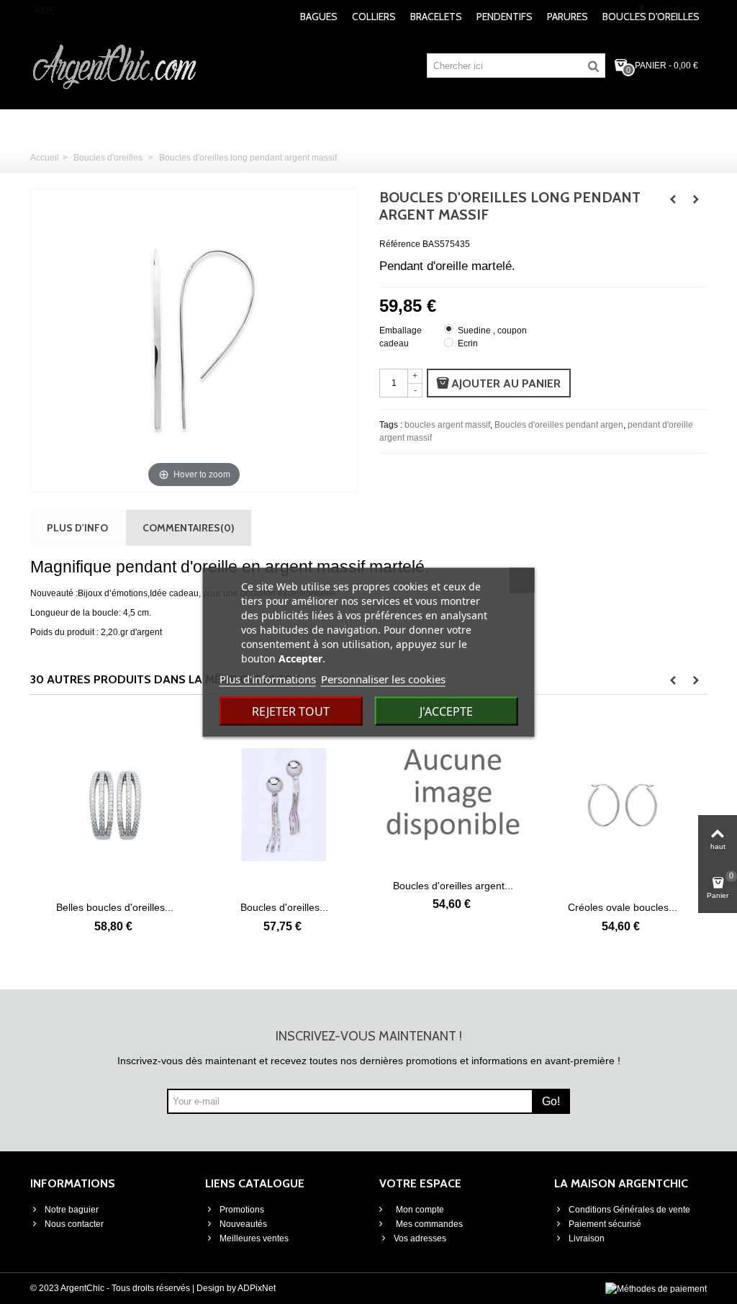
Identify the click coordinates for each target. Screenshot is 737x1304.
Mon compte (419, 1210)
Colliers (374, 16)
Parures (567, 16)
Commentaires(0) (189, 527)
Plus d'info (77, 527)
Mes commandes (428, 1224)
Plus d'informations (268, 678)
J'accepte (446, 711)
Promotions (242, 1210)
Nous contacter (74, 1224)
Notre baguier (72, 1210)
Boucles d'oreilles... (181, 907)
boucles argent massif (447, 425)
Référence (399, 244)
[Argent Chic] (114, 65)
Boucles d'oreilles (651, 16)
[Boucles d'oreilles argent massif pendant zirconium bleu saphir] (349, 793)
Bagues (319, 16)
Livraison (587, 1238)
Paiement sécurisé (605, 1224)
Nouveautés (243, 1224)
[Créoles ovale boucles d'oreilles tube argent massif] (518, 805)
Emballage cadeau (400, 337)
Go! (551, 1101)
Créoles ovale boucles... (519, 907)
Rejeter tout (291, 711)
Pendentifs (504, 16)
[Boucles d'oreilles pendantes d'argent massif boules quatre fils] (180, 805)
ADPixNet (257, 1288)
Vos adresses (420, 1238)
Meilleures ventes (254, 1238)
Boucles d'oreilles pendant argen (558, 425)
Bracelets (436, 16)
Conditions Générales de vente (629, 1210)
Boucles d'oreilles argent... (349, 885)
